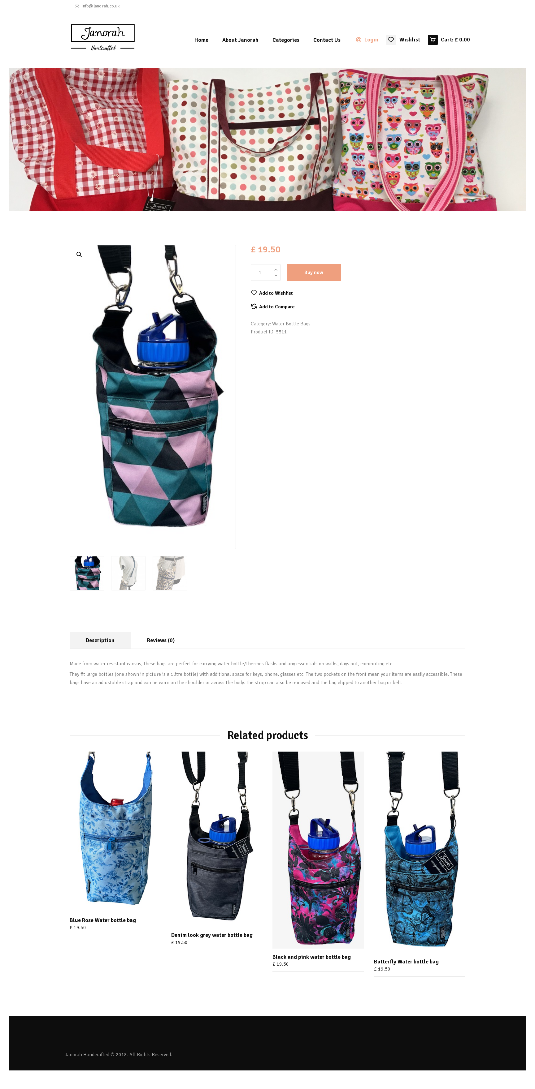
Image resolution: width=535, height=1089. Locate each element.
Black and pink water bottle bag (311, 957)
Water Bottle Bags (291, 324)
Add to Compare (277, 307)
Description (100, 640)
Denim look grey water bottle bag (212, 935)
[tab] (100, 640)
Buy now (313, 272)
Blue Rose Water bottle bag (103, 920)
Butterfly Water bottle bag (406, 961)
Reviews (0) (161, 640)
